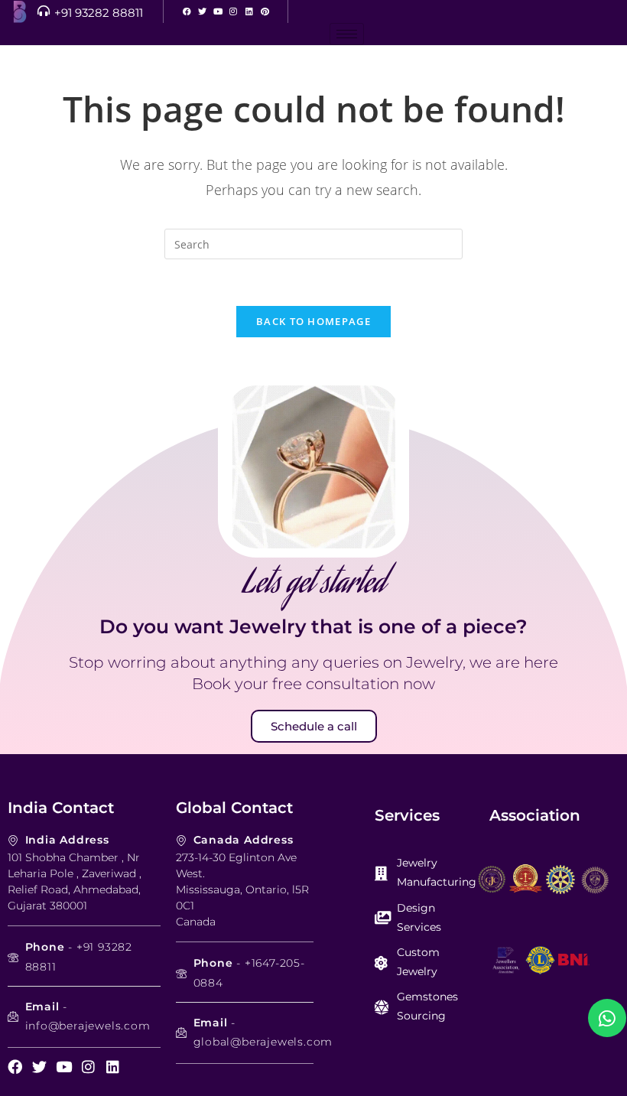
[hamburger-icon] (347, 34)
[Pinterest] (264, 11)
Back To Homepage (313, 321)
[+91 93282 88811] (43, 11)
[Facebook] (187, 11)
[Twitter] (202, 11)
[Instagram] (233, 11)
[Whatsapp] (607, 1018)
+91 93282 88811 (98, 12)
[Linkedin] (249, 11)
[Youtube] (217, 11)
